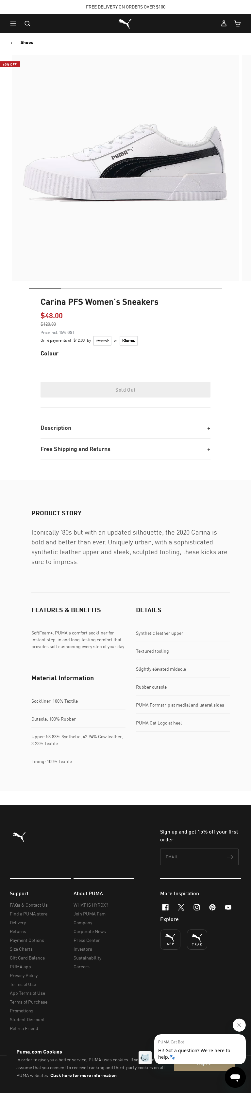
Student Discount (27, 1019)
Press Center (87, 940)
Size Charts (21, 949)
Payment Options (27, 940)
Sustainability (87, 957)
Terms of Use (23, 984)
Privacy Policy (24, 975)
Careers (82, 966)
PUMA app (20, 966)
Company (83, 922)
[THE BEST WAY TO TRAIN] (197, 939)
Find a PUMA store (28, 913)
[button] (15, 23)
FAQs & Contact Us (29, 905)
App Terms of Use (27, 993)
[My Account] (224, 23)
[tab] (45, 288)
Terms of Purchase (28, 1002)
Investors (83, 949)
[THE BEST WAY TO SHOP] (170, 939)
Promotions (21, 1010)
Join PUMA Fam (90, 913)
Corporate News (90, 931)
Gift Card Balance (27, 957)
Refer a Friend (24, 1028)
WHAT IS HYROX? (91, 905)
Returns (18, 931)
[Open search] (27, 23)
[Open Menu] (15, 23)
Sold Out (125, 390)
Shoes (27, 42)
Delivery (18, 922)
